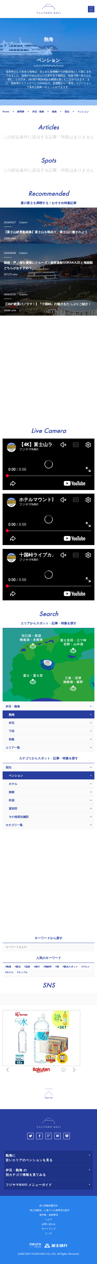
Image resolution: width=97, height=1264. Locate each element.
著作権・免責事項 (48, 1215)
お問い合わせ (49, 1224)
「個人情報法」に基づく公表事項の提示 (49, 1210)
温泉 (28, 966)
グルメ (86, 966)
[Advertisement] (48, 369)
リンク (48, 1233)
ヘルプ (48, 1219)
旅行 (37, 966)
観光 (18, 966)
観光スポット (71, 966)
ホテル (9, 972)
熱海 (8, 966)
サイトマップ (49, 1228)
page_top (48, 1094)
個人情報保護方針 (48, 1205)
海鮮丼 (48, 966)
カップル (23, 972)
